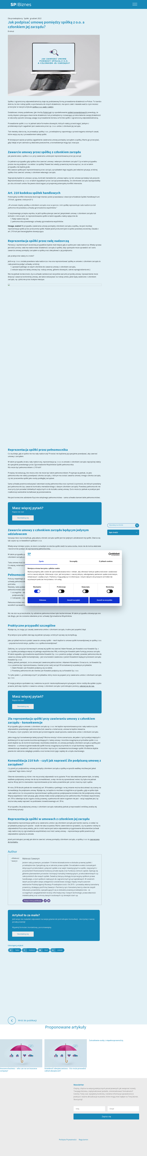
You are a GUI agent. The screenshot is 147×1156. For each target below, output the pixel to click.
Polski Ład (47, 112)
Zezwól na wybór (73, 600)
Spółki (26, 18)
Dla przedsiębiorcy (15, 18)
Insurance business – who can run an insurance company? (18, 1069)
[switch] (61, 591)
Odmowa (42, 600)
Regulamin (83, 1139)
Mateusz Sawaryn (31, 858)
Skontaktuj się (23, 518)
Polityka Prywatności (68, 1139)
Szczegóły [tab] (73, 561)
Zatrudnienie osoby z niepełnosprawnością (106, 1040)
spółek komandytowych (77, 112)
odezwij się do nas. (87, 686)
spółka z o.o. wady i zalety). (43, 107)
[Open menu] (135, 4)
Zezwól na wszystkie (104, 600)
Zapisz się (106, 1116)
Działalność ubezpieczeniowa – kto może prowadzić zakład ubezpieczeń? (65, 1069)
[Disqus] (54, 984)
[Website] (45, 900)
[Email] (48, 900)
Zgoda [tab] (41, 561)
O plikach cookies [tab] (106, 561)
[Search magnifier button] (137, 525)
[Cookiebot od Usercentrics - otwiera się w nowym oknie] (110, 554)
